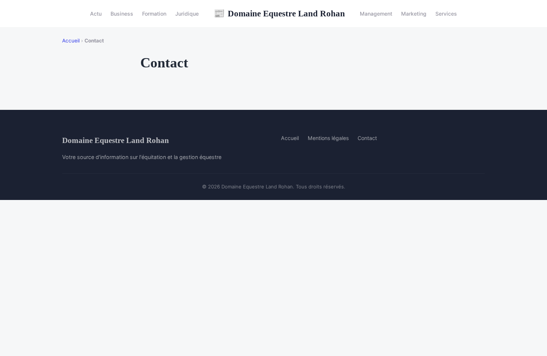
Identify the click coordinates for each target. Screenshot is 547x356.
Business (122, 13)
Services (446, 13)
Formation (154, 13)
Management (376, 13)
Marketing (413, 13)
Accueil (71, 41)
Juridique (187, 13)
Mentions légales (328, 138)
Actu (96, 13)
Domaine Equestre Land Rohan (279, 13)
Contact (367, 138)
